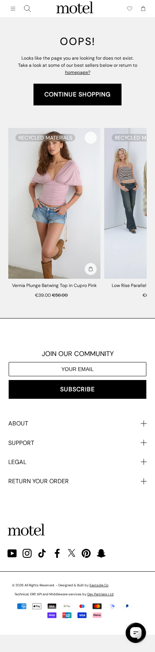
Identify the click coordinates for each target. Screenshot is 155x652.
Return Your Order (38, 481)
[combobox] (27, 8)
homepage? (77, 72)
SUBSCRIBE (77, 389)
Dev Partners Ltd (100, 594)
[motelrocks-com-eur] (75, 8)
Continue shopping (77, 94)
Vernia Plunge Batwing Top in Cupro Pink (54, 285)
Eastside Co (99, 585)
